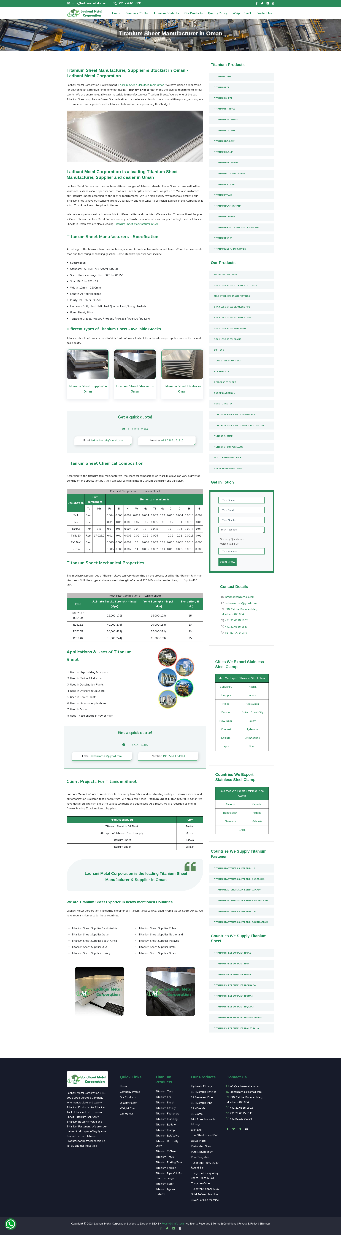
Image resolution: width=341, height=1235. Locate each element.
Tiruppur (226, 695)
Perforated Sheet (225, 382)
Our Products (193, 13)
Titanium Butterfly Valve (229, 173)
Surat (252, 746)
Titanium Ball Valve (226, 162)
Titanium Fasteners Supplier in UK (234, 868)
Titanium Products (166, 13)
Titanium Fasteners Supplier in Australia (239, 879)
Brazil (242, 830)
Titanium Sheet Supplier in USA (232, 974)
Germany (230, 821)
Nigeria (257, 813)
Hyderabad (252, 729)
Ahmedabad (252, 738)
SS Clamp (197, 1114)
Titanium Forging (224, 216)
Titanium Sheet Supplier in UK (231, 963)
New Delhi (225, 721)
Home (116, 13)
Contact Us (264, 13)
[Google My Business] (273, 3)
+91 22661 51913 (130, 3)
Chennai (226, 729)
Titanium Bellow (224, 141)
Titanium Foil (222, 87)
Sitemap (265, 1223)
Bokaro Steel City (252, 712)
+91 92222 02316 (236, 633)
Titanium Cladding (225, 130)
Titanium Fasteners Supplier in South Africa (241, 922)
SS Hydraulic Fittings (203, 1092)
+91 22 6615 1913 (236, 626)
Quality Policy (217, 13)
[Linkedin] (267, 3)
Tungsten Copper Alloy (228, 447)
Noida (225, 704)
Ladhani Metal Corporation (110, 1223)
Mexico (230, 804)
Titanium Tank (222, 76)
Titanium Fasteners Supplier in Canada (237, 889)
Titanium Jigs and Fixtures (230, 248)
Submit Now (227, 562)
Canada (256, 804)
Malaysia (257, 821)
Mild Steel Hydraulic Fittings (232, 296)
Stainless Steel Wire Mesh (230, 328)
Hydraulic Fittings (225, 274)
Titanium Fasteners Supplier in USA (235, 911)
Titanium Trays (223, 195)
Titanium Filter (223, 238)
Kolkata (226, 738)
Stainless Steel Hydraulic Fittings (235, 285)
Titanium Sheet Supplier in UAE (232, 952)
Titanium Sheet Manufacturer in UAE (136, 224)
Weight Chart (241, 13)
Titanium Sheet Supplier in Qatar (234, 1006)
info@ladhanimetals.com (89, 3)
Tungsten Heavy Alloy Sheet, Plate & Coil (239, 425)
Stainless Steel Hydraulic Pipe (232, 317)
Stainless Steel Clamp (227, 339)
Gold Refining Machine (227, 457)
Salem (252, 721)
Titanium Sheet (223, 98)
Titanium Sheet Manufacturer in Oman (141, 85)
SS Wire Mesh (199, 1108)
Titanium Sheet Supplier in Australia (236, 1028)
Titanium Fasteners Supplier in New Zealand (241, 900)
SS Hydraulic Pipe (201, 1103)
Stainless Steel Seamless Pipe (232, 306)
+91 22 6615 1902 (236, 620)
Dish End (219, 349)
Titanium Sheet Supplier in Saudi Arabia (238, 1017)
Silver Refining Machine (228, 468)
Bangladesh (230, 813)
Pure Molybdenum (224, 393)
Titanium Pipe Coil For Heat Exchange (236, 227)
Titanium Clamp (223, 152)
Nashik (252, 687)
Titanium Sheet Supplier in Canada (235, 985)
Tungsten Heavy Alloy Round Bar (234, 414)
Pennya (225, 712)
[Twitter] (262, 3)
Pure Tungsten (223, 403)
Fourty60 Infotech (173, 1223)
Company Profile (137, 13)
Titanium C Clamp (224, 184)
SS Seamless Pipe (202, 1097)
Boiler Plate (221, 371)
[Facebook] (257, 3)
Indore (252, 695)
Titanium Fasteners (226, 119)
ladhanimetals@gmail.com (107, 440)
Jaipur (226, 746)
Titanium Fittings (224, 108)
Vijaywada (252, 704)
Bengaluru (226, 687)
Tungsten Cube (223, 436)
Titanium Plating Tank (227, 205)
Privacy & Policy (248, 1223)
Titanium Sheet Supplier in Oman (233, 995)
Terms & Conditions (224, 1223)
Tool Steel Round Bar (227, 360)
